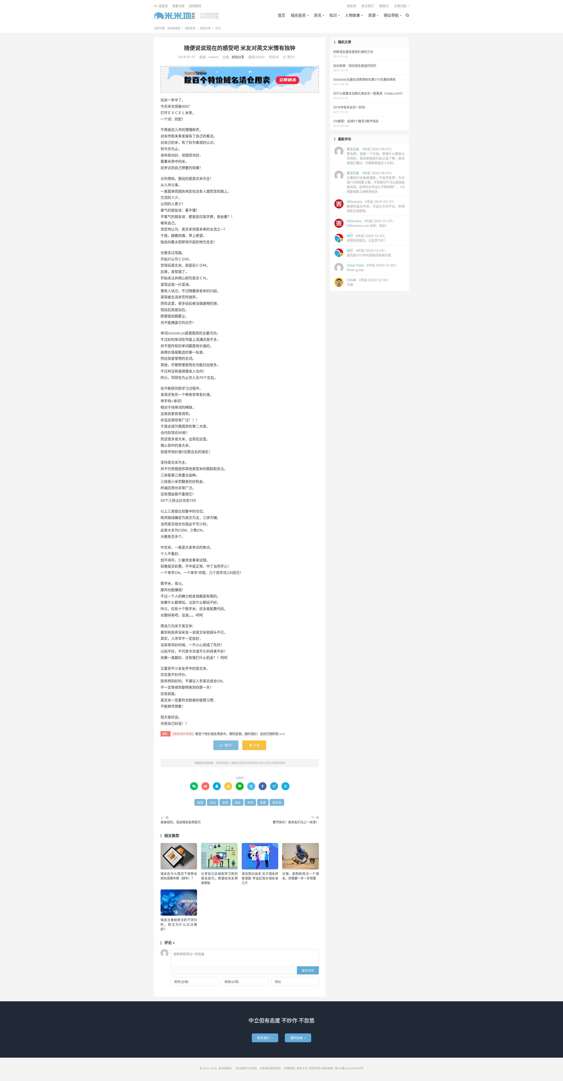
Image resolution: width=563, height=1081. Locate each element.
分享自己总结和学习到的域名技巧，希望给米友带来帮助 (219, 878)
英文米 (277, 802)
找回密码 (195, 6)
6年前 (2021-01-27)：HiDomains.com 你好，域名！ (371, 223)
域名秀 (351, 6)
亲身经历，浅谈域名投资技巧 (181, 822)
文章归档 (400, 6)
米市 (250, 802)
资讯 (317, 15)
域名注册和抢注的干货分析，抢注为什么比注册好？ (179, 924)
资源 (372, 15)
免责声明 (314, 1068)
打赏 (254, 745)
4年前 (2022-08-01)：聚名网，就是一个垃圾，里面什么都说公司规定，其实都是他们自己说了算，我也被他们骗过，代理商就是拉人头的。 (376, 156)
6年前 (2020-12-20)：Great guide (372, 267)
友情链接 (289, 1068)
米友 (238, 802)
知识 (333, 15)
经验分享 (205, 28)
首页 (281, 15)
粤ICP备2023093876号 (349, 1068)
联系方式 (302, 1068)
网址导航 (391, 15)
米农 (225, 802)
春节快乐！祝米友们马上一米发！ (296, 822)
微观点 (384, 6)
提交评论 (308, 970)
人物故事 (352, 15)
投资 (200, 802)
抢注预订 (368, 6)
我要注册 (178, 6)
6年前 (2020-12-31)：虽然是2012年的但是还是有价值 (369, 253)
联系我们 (265, 1038)
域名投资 (298, 15)
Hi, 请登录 (161, 6)
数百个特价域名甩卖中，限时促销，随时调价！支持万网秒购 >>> (240, 734)
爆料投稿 (298, 1038)
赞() (289, 57)
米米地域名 (174, 15)
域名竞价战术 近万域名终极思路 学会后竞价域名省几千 (260, 878)
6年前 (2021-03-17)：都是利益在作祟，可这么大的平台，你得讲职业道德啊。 (376, 206)
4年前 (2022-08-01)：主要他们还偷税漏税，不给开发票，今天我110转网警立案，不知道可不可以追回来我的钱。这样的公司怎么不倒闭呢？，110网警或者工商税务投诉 (376, 182)
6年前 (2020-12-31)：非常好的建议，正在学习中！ (367, 238)
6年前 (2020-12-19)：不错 (368, 282)
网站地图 (327, 1068)
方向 (213, 802)
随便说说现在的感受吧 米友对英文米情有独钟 (239, 48)
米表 (263, 802)
